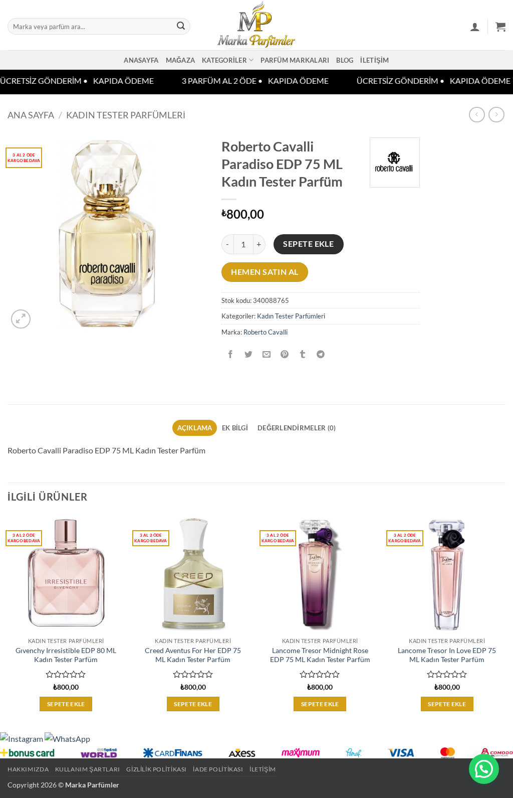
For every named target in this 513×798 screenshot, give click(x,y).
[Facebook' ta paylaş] (230, 354)
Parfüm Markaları (295, 60)
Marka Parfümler (92, 784)
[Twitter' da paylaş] (248, 354)
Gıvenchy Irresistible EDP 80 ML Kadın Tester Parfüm (66, 655)
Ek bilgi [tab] (235, 428)
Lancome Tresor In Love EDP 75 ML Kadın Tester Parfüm (447, 655)
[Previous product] (496, 114)
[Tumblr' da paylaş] (303, 354)
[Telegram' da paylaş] (321, 354)
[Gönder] (180, 26)
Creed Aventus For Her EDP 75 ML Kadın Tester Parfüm (193, 655)
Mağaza (180, 60)
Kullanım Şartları (87, 769)
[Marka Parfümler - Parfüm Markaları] (257, 25)
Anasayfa (141, 60)
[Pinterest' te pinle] (285, 354)
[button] (475, 27)
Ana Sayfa (31, 114)
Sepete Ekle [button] (66, 704)
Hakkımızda (28, 769)
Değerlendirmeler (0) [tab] (297, 428)
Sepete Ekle (308, 243)
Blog (344, 60)
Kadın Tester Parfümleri (125, 114)
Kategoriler (224, 60)
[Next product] (476, 114)
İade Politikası (218, 769)
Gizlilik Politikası (156, 769)
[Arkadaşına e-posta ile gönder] (266, 354)
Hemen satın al (265, 271)
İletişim (374, 60)
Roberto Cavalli (265, 332)
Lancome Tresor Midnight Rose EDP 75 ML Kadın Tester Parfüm (320, 655)
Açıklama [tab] (194, 428)
